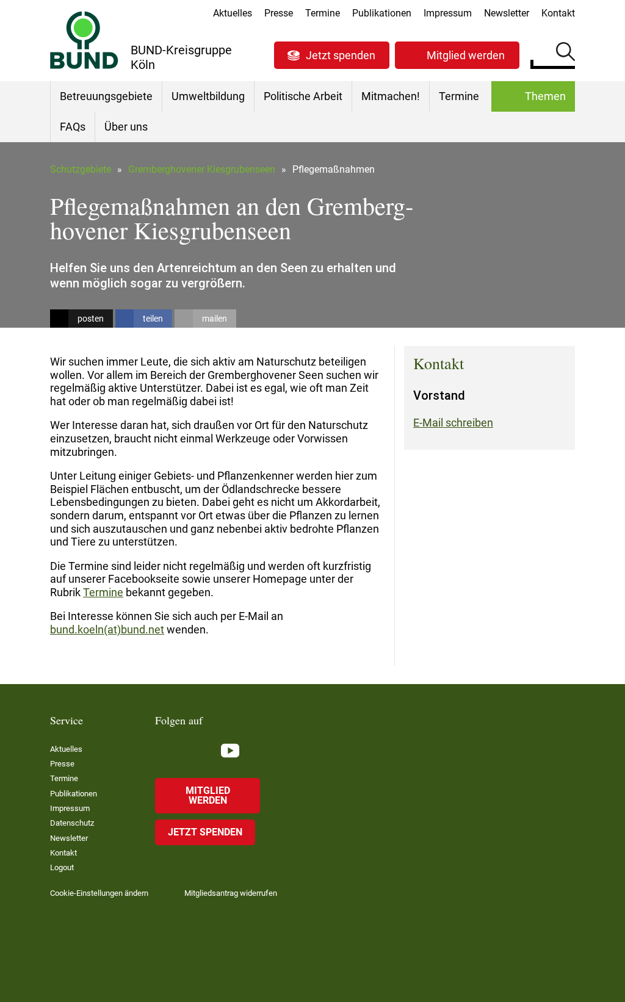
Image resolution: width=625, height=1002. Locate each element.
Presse (278, 13)
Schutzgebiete (80, 169)
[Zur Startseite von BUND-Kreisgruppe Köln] (84, 40)
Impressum (448, 13)
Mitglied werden (466, 55)
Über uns (126, 126)
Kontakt (558, 13)
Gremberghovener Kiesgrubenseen (201, 169)
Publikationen (381, 13)
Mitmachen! (390, 96)
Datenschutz (72, 822)
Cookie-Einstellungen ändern (99, 893)
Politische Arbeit (303, 96)
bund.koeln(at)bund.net (107, 629)
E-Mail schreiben (453, 422)
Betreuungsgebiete (106, 96)
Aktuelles (232, 13)
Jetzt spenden (340, 55)
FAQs (72, 126)
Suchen (565, 53)
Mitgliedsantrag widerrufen (230, 893)
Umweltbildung (208, 96)
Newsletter (506, 13)
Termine (322, 13)
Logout (62, 867)
